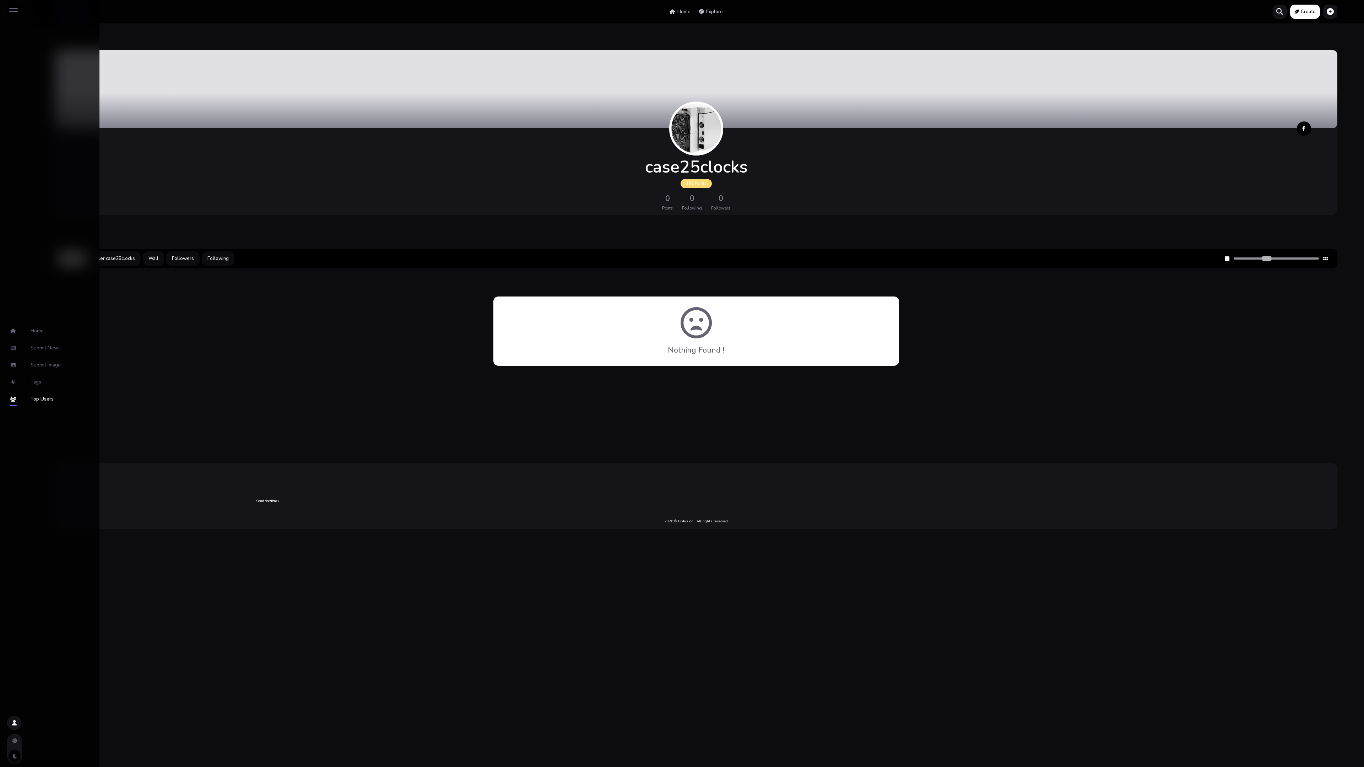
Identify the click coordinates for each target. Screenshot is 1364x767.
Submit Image (46, 364)
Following (218, 258)
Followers (183, 258)
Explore (714, 12)
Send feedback (267, 501)
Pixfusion (685, 521)
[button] (1330, 12)
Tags (36, 382)
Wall (153, 258)
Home (683, 12)
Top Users (42, 399)
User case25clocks (114, 258)
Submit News (46, 347)
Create (1308, 12)
